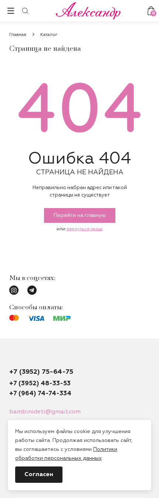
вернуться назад (84, 229)
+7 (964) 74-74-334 (40, 393)
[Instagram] (13, 290)
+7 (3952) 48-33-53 (40, 383)
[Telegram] (32, 290)
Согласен (38, 475)
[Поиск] (25, 10)
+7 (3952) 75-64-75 (41, 372)
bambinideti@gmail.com (45, 412)
